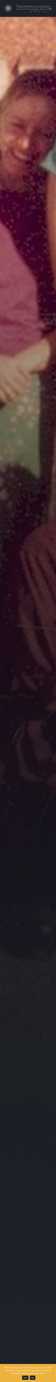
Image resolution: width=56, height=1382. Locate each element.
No (32, 1378)
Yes (25, 1378)
